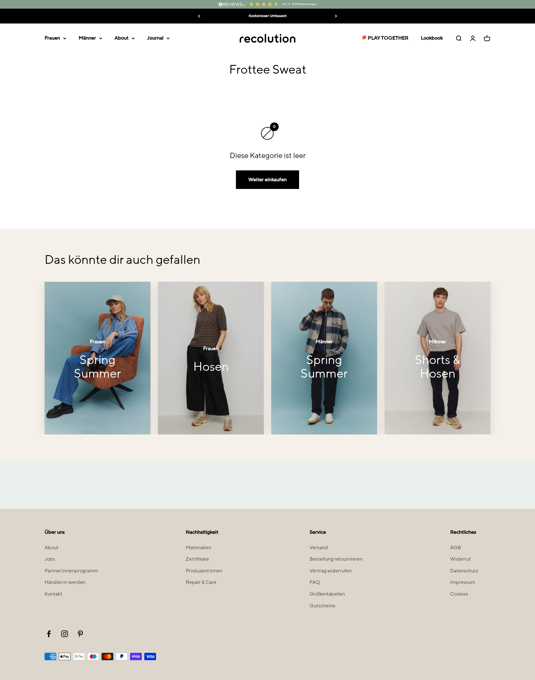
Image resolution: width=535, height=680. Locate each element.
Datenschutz (464, 571)
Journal (155, 38)
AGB (455, 548)
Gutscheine (322, 606)
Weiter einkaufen (267, 180)
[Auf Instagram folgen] (64, 634)
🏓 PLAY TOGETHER (384, 38)
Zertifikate (197, 559)
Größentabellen (327, 594)
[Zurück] (199, 16)
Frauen (52, 38)
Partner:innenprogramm (71, 571)
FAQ (315, 582)
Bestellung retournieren (336, 559)
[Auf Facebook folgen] (49, 634)
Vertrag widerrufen (331, 571)
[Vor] (336, 16)
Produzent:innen (204, 571)
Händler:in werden (65, 582)
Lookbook (432, 38)
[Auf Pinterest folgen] (80, 634)
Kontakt (53, 594)
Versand (319, 548)
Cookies (459, 594)
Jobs (50, 559)
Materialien (198, 548)
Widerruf (460, 559)
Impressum (462, 582)
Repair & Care (201, 582)
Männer (87, 38)
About (121, 38)
